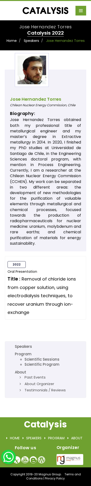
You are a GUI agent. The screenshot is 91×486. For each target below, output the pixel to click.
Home (12, 40)
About (20, 372)
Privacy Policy (55, 478)
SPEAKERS (33, 438)
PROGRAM (56, 438)
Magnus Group (50, 474)
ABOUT (77, 438)
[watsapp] (8, 457)
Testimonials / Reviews (45, 390)
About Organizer (39, 383)
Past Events (35, 377)
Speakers (31, 40)
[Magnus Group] (70, 459)
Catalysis (45, 424)
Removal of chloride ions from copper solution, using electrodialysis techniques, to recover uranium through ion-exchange (42, 295)
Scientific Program (42, 364)
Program (23, 354)
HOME (15, 438)
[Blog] (33, 459)
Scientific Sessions (42, 359)
